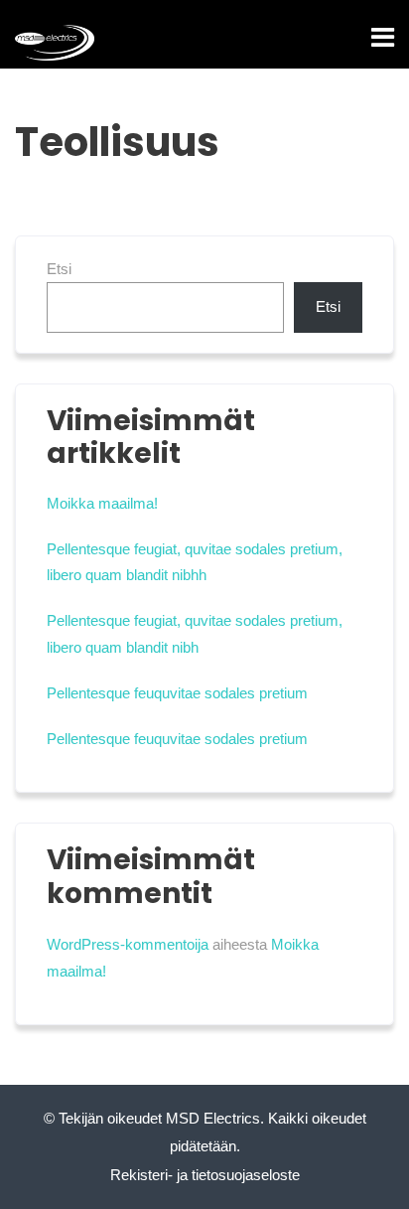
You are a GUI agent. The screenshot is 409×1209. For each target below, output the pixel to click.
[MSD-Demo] (54, 43)
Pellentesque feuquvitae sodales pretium (177, 692)
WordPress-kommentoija (127, 944)
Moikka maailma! (102, 503)
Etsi (59, 268)
